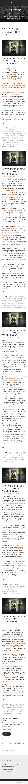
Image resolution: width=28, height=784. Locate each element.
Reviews (8, 456)
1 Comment (11, 146)
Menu (15, 3)
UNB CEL (5, 140)
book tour (9, 704)
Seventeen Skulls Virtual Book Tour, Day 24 (13, 171)
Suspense (5, 139)
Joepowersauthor (7, 133)
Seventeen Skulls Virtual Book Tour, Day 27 (13, 61)
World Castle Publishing (9, 142)
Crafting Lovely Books (13, 296)
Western (10, 140)
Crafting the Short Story (9, 130)
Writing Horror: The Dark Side (11, 143)
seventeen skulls (10, 135)
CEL (20, 128)
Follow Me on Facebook (13, 743)
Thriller (23, 139)
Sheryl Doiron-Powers (8, 302)
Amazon (9, 128)
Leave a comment (20, 307)
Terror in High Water (14, 139)
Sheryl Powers (20, 302)
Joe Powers (16, 131)
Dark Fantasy (20, 130)
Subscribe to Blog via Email (12, 719)
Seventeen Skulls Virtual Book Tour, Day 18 (13, 332)
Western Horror (18, 140)
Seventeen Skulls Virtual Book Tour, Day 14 (13, 488)
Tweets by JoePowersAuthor (9, 750)
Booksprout (15, 128)
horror (11, 131)
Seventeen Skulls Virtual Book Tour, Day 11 (13, 619)
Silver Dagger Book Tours (14, 137)
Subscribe (6, 734)
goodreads (5, 131)
